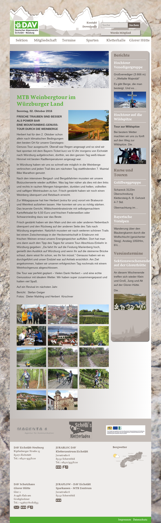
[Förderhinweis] (125, 430)
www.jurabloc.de (59, 467)
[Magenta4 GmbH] (35, 430)
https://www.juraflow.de (59, 501)
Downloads (89, 26)
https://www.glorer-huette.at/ (24, 508)
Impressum (124, 519)
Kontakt (92, 22)
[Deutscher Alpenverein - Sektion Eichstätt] (26, 27)
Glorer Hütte (139, 40)
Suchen (134, 25)
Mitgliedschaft (45, 40)
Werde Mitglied (120, 32)
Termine (69, 40)
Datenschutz (140, 519)
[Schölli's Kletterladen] (80, 430)
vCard (66, 467)
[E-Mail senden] (17, 508)
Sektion (22, 40)
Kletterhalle (115, 40)
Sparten (92, 40)
